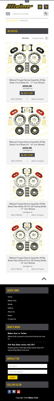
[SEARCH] (45, 13)
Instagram (14, 391)
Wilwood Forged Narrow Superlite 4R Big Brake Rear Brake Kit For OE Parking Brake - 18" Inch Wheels (27, 260)
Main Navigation (8, 13)
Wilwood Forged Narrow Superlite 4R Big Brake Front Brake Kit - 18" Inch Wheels (27, 143)
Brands (15, 20)
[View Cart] (46, 7)
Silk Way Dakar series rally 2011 (21, 345)
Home (8, 20)
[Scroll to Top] (45, 279)
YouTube (18, 391)
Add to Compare (37, 99)
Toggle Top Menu (27, 1)
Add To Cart (28, 93)
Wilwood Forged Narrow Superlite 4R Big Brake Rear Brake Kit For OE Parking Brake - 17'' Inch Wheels (27, 206)
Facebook (9, 391)
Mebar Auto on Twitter (17, 333)
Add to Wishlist (16, 99)
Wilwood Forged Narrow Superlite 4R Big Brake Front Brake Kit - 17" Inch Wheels (27, 81)
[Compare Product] (40, 7)
